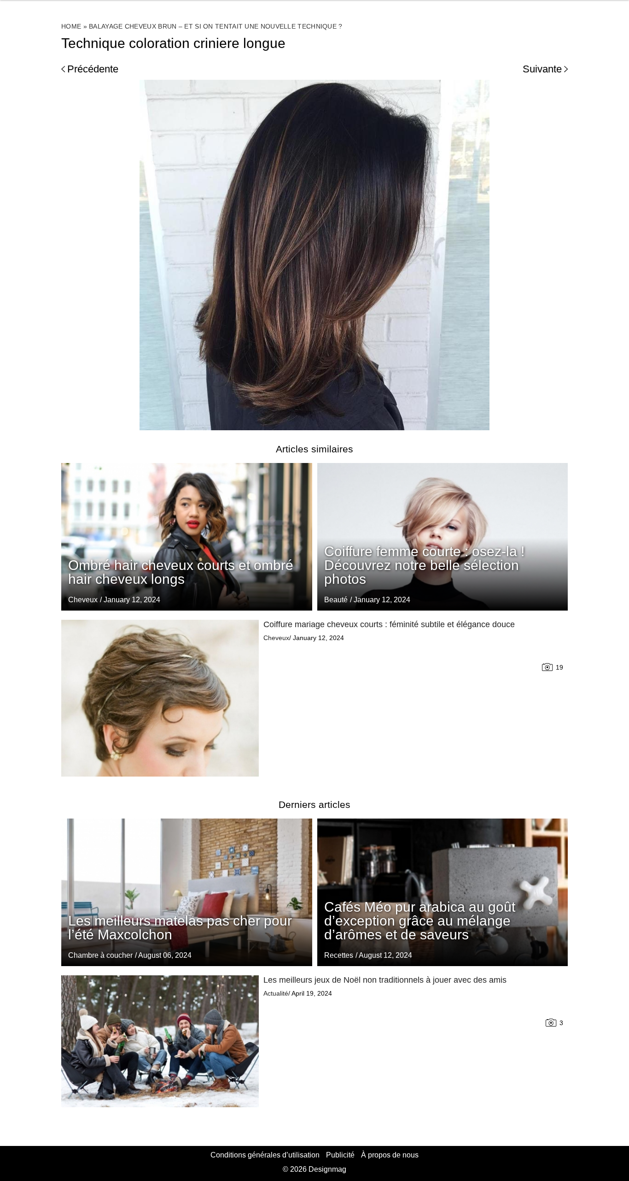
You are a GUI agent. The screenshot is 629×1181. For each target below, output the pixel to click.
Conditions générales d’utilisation (265, 1155)
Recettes (338, 955)
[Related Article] (442, 537)
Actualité (275, 993)
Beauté (336, 600)
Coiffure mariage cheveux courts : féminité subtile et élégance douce (389, 624)
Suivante (542, 69)
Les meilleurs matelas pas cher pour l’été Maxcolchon (180, 927)
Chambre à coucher (100, 955)
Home (71, 26)
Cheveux (83, 600)
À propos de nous (390, 1155)
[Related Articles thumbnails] (160, 698)
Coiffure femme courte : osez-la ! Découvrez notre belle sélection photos (424, 565)
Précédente (92, 69)
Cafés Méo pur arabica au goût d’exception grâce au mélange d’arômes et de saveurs (419, 920)
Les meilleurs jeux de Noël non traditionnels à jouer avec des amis (385, 980)
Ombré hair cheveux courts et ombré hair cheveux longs (180, 572)
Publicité (340, 1155)
